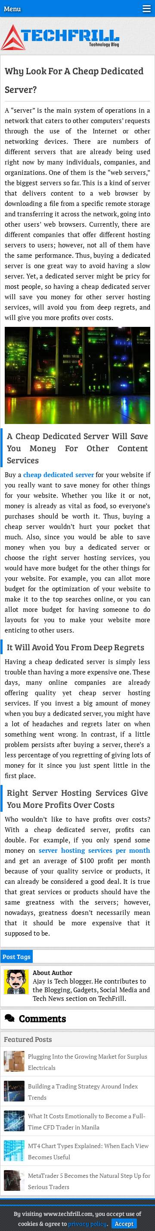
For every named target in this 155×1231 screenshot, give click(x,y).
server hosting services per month (94, 850)
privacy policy (87, 1223)
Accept (124, 1223)
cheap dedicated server (58, 474)
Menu (12, 8)
